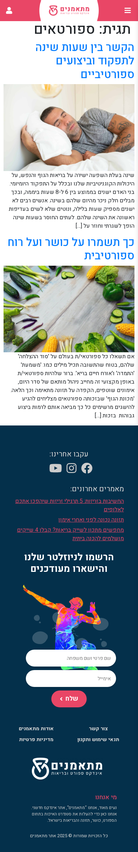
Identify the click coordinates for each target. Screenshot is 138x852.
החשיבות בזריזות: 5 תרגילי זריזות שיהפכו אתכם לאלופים (69, 505)
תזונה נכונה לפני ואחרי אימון (91, 520)
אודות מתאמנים (36, 728)
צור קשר (98, 728)
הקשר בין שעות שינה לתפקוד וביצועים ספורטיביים (84, 61)
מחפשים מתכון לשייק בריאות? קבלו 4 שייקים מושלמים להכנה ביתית (70, 534)
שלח (71, 698)
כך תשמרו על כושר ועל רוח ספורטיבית (70, 249)
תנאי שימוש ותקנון (98, 739)
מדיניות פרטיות (36, 739)
